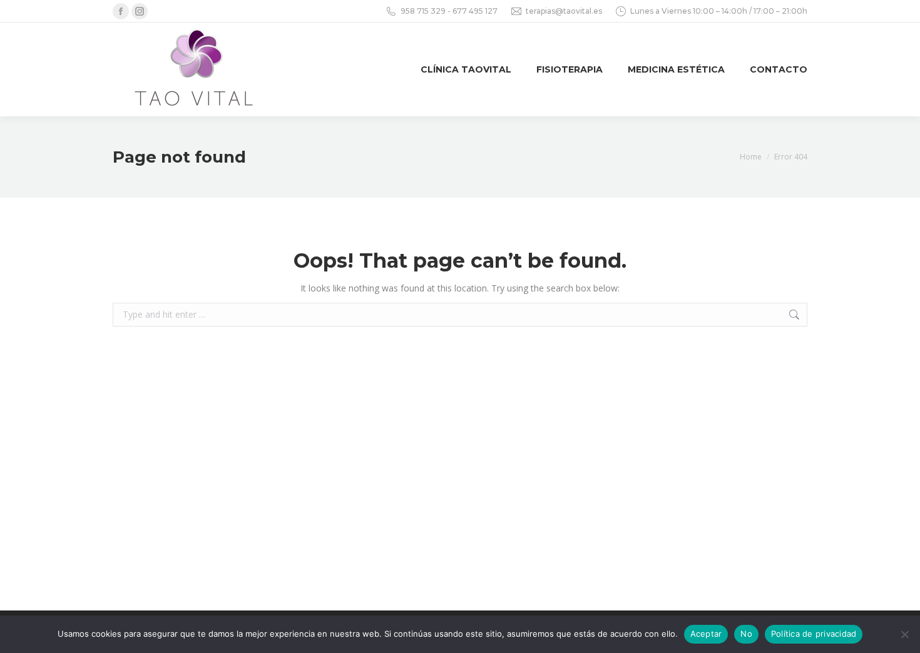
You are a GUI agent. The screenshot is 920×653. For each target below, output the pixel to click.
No (746, 634)
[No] (904, 634)
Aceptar (706, 634)
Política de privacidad (814, 634)
